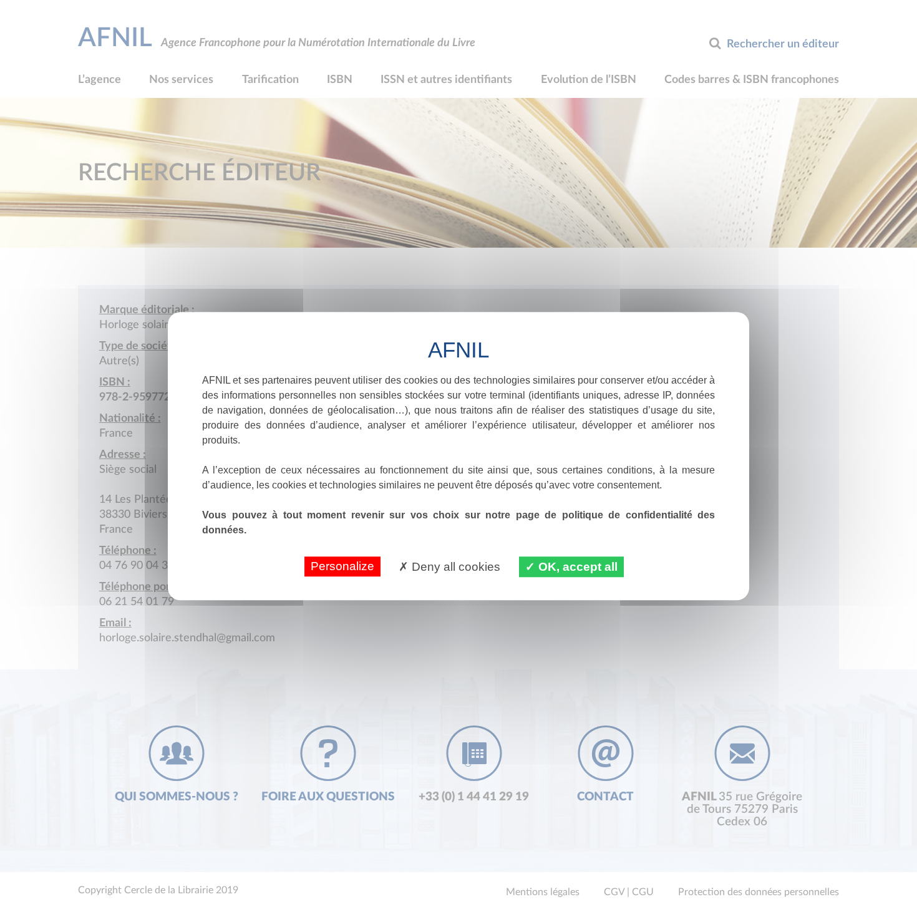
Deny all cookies (454, 566)
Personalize (342, 566)
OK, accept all (576, 566)
